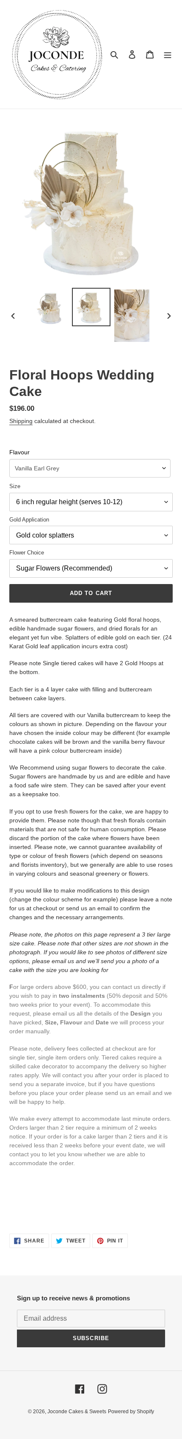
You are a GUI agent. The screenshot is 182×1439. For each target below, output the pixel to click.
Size (14, 486)
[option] (50, 307)
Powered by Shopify (131, 1411)
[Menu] (167, 54)
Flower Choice (26, 552)
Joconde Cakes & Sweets (76, 1411)
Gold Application (29, 519)
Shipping (21, 421)
